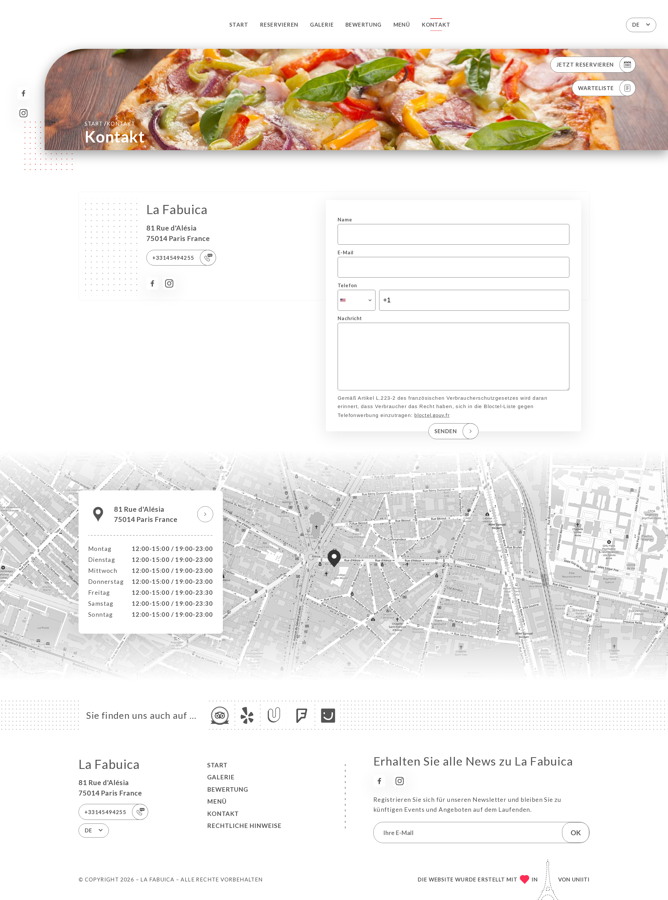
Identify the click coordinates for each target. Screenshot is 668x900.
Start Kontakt (110, 123)
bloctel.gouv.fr (432, 415)
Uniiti (580, 879)
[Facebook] (23, 93)
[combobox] (356, 300)
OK (576, 832)
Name (345, 219)
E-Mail (346, 252)
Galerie (322, 24)
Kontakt (436, 24)
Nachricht (350, 318)
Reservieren (279, 24)
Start (238, 24)
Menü (401, 24)
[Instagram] (23, 113)
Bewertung (363, 24)
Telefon (347, 285)
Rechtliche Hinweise (244, 825)
